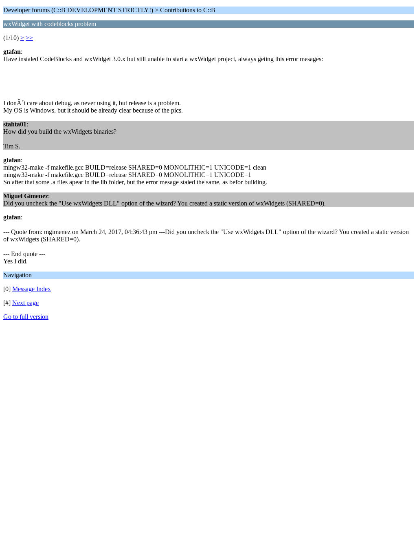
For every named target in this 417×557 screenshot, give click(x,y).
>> (29, 37)
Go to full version (25, 316)
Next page (25, 302)
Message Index (31, 288)
